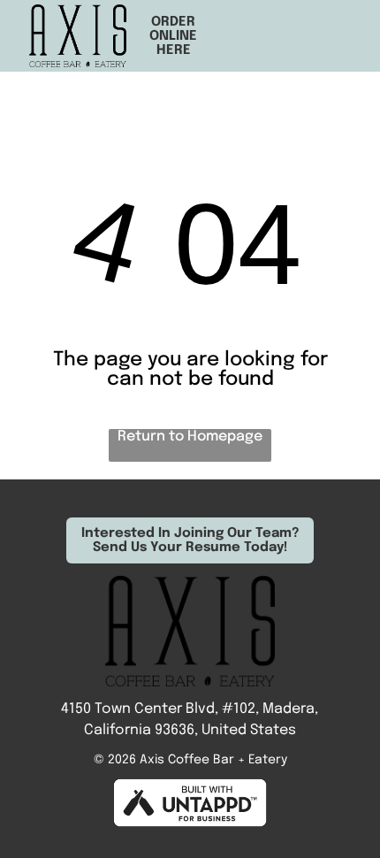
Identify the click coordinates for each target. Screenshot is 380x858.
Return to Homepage (190, 436)
